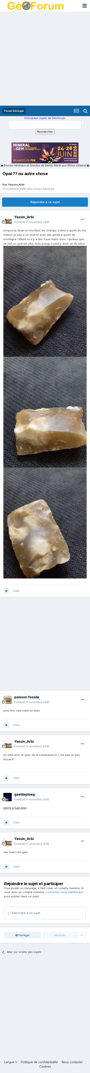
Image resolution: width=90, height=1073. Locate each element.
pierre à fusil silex (15, 807)
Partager (24, 935)
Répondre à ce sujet (45, 202)
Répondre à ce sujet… (26, 913)
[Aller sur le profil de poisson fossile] (7, 700)
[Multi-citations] (6, 591)
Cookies (45, 1066)
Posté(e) (31, 222)
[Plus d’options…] (82, 219)
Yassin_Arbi (16, 184)
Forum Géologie (44, 188)
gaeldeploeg (24, 794)
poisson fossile (26, 697)
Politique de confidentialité (39, 1062)
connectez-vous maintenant (64, 892)
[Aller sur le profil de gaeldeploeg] (7, 797)
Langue (9, 1062)
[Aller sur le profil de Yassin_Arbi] (7, 219)
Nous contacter (72, 1062)
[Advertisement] (45, 59)
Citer (16, 590)
